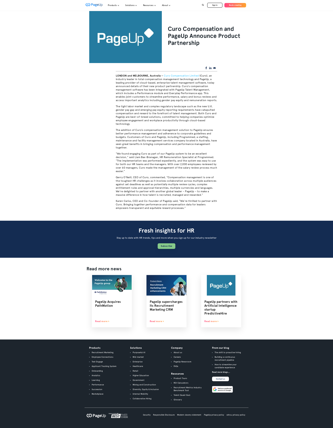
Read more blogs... (221, 372)
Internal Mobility (140, 394)
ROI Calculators (181, 383)
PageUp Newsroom (182, 362)
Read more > (102, 321)
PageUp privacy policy (214, 415)
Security (147, 415)
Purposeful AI (139, 352)
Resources (148, 5)
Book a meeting (235, 5)
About (165, 5)
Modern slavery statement (189, 415)
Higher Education (141, 375)
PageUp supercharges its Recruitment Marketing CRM (166, 305)
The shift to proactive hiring (228, 352)
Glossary (178, 399)
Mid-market (138, 357)
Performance (98, 385)
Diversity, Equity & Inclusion (146, 389)
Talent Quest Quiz (182, 395)
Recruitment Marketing (102, 352)
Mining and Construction (144, 385)
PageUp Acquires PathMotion (108, 304)
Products (112, 5)
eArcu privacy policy (236, 415)
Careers (177, 357)
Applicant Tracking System (104, 366)
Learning (96, 380)
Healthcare (138, 366)
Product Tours (180, 378)
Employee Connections (102, 357)
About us (178, 352)
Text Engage (97, 362)
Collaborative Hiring (142, 398)
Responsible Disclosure (164, 415)
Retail (135, 371)
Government (138, 380)
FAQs (176, 366)
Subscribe (166, 246)
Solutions (130, 5)
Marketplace (97, 394)
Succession (97, 389)
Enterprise (137, 362)
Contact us (220, 379)
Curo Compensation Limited (181, 75)
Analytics (96, 375)
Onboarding (97, 371)
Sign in (214, 5)
